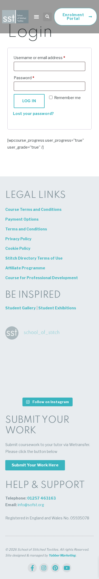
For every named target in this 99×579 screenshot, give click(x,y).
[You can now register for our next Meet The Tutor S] (19, 369)
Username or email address (39, 57)
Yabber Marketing (62, 555)
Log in (29, 101)
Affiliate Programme (25, 268)
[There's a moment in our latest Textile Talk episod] (47, 353)
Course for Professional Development (41, 277)
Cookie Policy (17, 248)
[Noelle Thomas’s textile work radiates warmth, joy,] (47, 385)
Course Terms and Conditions (33, 209)
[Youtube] (66, 567)
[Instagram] (43, 567)
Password (24, 77)
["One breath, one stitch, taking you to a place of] (74, 385)
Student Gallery (20, 308)
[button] (36, 17)
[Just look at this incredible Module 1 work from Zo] (47, 369)
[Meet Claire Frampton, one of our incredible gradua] (19, 353)
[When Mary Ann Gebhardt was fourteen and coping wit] (74, 369)
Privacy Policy (18, 239)
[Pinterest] (55, 567)
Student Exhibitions (57, 308)
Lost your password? (33, 113)
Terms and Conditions (26, 229)
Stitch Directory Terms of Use (34, 258)
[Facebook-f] (32, 567)
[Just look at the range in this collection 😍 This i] (19, 385)
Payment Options (22, 219)
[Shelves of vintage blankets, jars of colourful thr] (74, 353)
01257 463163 (41, 498)
